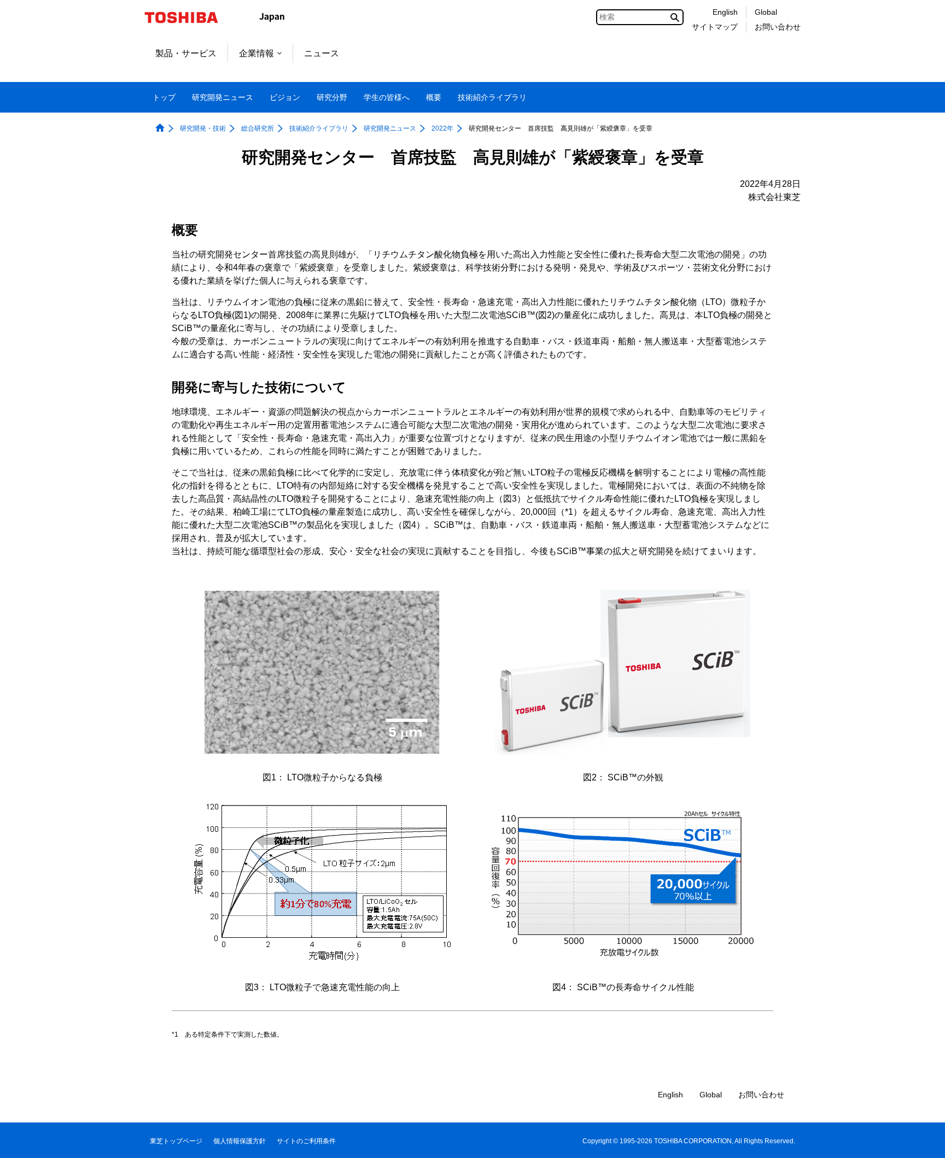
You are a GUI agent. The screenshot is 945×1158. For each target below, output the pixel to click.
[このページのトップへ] (921, 1139)
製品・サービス (186, 53)
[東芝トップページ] (188, 17)
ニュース (321, 53)
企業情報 (256, 53)
